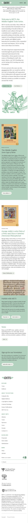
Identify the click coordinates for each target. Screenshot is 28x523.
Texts (3, 386)
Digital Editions (6, 399)
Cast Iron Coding (18, 510)
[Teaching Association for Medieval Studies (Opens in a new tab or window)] (4, 477)
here (10, 10)
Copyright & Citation (7, 401)
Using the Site (5, 396)
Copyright (4, 517)
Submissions (5, 443)
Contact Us (4, 431)
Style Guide (5, 441)
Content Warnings (6, 404)
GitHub (4, 453)
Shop (3, 450)
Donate (3, 428)
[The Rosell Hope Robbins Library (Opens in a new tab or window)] (8, 469)
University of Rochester (12, 496)
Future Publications (7, 407)
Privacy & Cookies (11, 517)
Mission (4, 417)
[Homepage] (8, 377)
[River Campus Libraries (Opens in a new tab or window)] (6, 484)
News (3, 425)
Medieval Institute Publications (9, 499)
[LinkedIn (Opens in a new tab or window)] (25, 457)
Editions (4, 389)
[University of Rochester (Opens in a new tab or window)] (9, 490)
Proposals (4, 438)
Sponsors (4, 422)
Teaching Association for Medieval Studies (11, 497)
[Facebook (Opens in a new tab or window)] (23, 457)
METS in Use (5, 410)
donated (4, 70)
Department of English (17, 504)
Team (3, 420)
